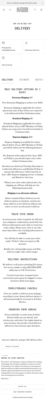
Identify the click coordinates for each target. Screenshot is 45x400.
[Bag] (41, 9)
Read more (4, 378)
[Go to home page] (22, 9)
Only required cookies (23, 392)
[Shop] (3, 9)
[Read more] (22, 3)
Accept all (22, 386)
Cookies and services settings (23, 397)
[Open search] (10, 9)
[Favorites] (35, 9)
